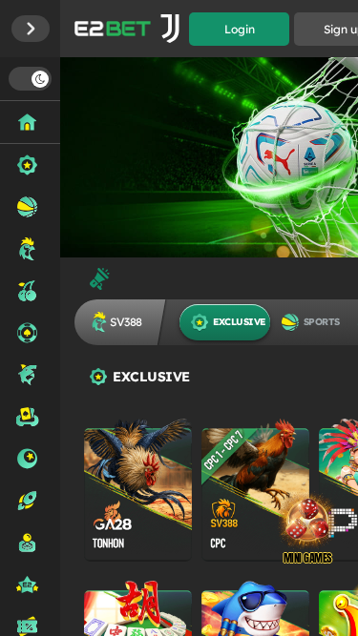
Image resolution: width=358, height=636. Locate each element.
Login (239, 29)
